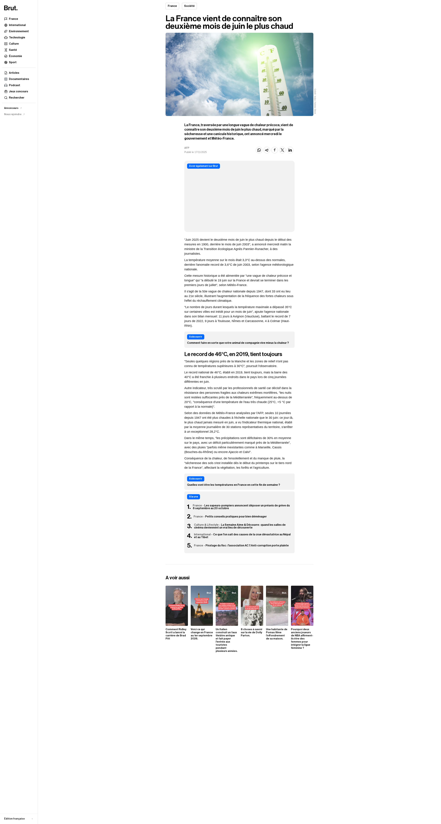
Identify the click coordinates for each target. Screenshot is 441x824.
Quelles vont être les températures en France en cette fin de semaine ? (233, 485)
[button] (19, 819)
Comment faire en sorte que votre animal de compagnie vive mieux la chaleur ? (238, 343)
